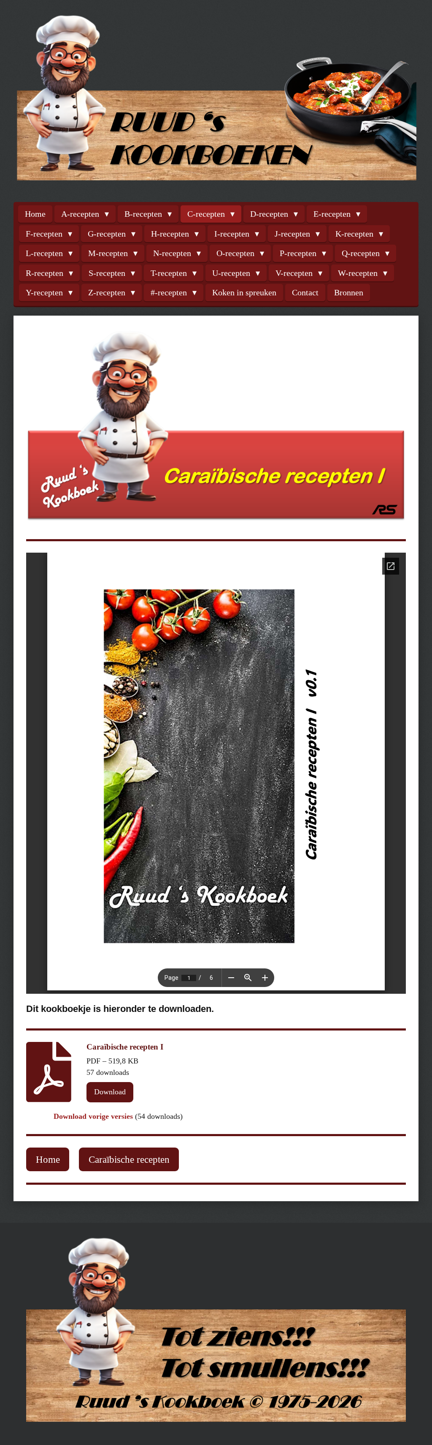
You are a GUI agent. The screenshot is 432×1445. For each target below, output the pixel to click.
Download (110, 1092)
